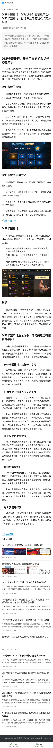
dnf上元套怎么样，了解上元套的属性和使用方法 (24, 582)
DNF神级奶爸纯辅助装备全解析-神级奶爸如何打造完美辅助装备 (26, 694)
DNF (25, 28)
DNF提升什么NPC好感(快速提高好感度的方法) (24, 655)
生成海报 (9, 534)
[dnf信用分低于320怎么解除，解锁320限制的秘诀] (26, 643)
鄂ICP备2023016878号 (34, 738)
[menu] (49, 3)
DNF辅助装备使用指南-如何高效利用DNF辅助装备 (25, 619)
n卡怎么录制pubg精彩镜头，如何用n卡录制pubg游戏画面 (26, 714)
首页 (3, 9)
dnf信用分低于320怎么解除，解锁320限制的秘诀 (25, 637)
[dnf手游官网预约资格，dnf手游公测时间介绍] (26, 551)
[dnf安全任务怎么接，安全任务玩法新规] (26, 570)
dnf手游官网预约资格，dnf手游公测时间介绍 (23, 545)
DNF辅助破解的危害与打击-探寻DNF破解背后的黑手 (25, 674)
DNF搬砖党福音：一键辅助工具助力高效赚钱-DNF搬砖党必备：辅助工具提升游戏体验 (25, 601)
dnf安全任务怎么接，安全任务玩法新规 (20, 564)
